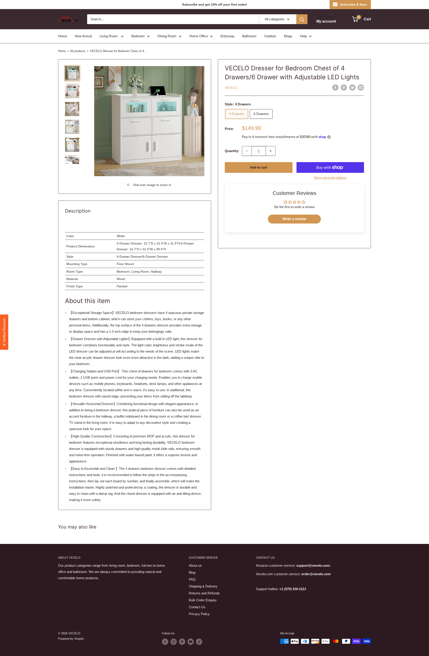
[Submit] (301, 19)
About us (195, 565)
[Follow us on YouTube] (190, 642)
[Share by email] (361, 87)
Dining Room (167, 36)
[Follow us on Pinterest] (182, 642)
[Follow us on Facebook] (165, 642)
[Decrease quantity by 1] (247, 151)
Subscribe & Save (353, 4)
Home (62, 36)
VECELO (231, 88)
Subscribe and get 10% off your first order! (214, 4)
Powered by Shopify (71, 638)
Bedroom (138, 36)
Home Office (198, 36)
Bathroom (249, 36)
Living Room (109, 36)
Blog (192, 572)
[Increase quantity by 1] (270, 151)
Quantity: (232, 151)
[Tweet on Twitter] (352, 87)
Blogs (288, 36)
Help (303, 36)
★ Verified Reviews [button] (4, 332)
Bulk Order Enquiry (203, 600)
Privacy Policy (199, 614)
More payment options (330, 178)
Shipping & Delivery (203, 586)
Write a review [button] (294, 219)
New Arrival (83, 36)
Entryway (227, 36)
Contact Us (197, 607)
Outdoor (270, 36)
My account (326, 21)
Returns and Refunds (204, 593)
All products (78, 51)
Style (69, 256)
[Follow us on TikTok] (199, 642)
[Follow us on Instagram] (173, 642)
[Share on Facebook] (335, 87)
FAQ (192, 579)
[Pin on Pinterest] (344, 87)
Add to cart (258, 167)
